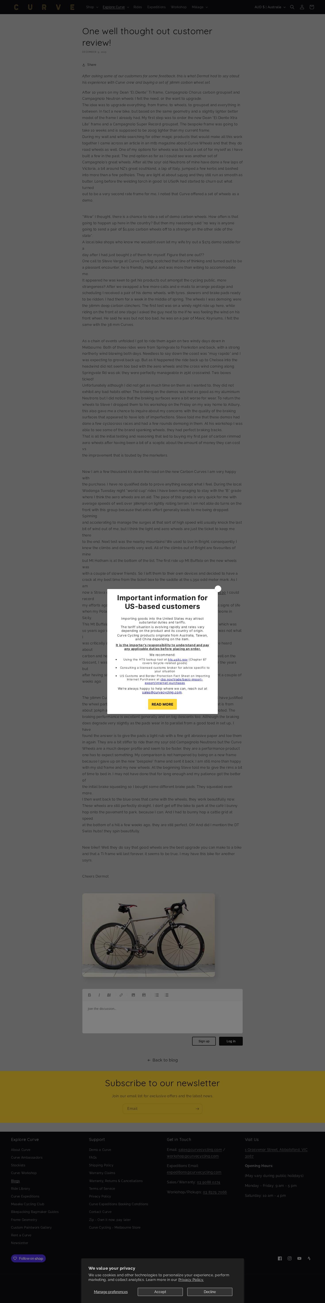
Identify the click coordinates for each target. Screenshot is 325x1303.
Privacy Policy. (191, 1280)
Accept (160, 1292)
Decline (210, 1292)
